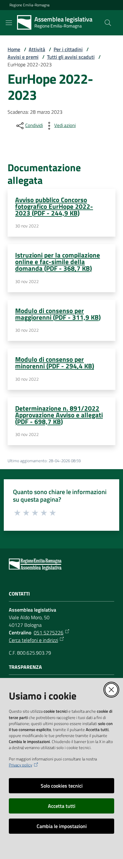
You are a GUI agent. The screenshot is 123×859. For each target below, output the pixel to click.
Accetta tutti (61, 806)
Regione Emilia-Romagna (29, 5)
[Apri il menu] (9, 23)
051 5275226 (48, 632)
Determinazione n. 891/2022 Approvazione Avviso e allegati (59, 414)
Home (14, 49)
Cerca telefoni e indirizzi (33, 640)
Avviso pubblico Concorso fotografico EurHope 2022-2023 (54, 206)
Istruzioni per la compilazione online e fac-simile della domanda (57, 261)
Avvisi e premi (23, 57)
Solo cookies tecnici (62, 785)
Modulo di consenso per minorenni (54, 362)
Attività (37, 49)
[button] (108, 22)
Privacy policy (20, 765)
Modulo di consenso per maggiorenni (58, 313)
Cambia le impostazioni (62, 826)
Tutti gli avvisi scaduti (71, 57)
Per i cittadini (68, 49)
